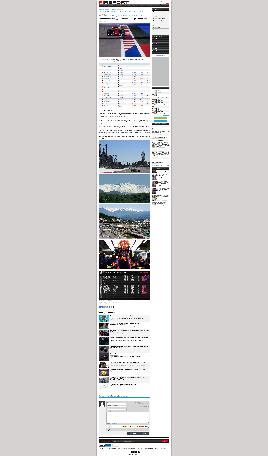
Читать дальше (166, 205)
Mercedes (121, 70)
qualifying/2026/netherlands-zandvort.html (158, 138)
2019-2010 (107, 11)
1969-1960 (136, 11)
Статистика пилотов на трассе (160, 13)
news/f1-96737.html (155, 156)
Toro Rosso (121, 95)
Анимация (113, 16)
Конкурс (143, 5)
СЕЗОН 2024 (154, 45)
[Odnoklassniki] (106, 307)
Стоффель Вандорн (107, 97)
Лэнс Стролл (106, 103)
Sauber (120, 101)
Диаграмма (107, 16)
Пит (139, 15)
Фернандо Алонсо (107, 89)
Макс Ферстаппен (107, 74)
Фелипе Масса (106, 78)
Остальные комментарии (157, 165)
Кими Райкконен (107, 68)
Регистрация (166, 1)
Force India (121, 84)
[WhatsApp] (111, 307)
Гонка (132, 15)
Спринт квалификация (158, 22)
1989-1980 (124, 11)
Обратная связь (159, 445)
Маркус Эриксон (107, 105)
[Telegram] (104, 307)
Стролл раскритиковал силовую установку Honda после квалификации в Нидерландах (126, 324)
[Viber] (109, 307)
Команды (107, 9)
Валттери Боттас (107, 70)
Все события (166, 115)
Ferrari (120, 66)
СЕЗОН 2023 (154, 48)
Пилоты (101, 9)
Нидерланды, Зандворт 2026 (157, 9)
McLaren (121, 89)
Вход (162, 1)
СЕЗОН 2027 (154, 38)
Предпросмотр (132, 433)
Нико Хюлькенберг (107, 80)
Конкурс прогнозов (158, 16)
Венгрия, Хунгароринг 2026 (157, 36)
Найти (165, 441)
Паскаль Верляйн (107, 101)
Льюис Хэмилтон (107, 72)
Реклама (167, 445)
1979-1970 (130, 11)
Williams (121, 78)
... (148, 427)
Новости (111, 5)
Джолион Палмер (107, 91)
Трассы (114, 9)
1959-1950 (141, 11)
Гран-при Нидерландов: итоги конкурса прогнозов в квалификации (129, 369)
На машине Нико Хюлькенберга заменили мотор (123, 384)
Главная (105, 5)
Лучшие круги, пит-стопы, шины (159, 31)
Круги (135, 15)
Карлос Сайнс (106, 95)
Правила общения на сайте (112, 423)
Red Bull (121, 74)
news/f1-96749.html (155, 163)
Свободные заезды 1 (158, 20)
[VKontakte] (100, 307)
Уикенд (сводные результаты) (160, 18)
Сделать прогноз (165, 3)
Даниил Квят (106, 99)
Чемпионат (119, 5)
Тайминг (150, 5)
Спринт (156, 25)
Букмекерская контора (160, 55)
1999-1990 (118, 11)
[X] (113, 307)
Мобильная (149, 445)
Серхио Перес (106, 84)
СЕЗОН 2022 (154, 50)
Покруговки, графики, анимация (159, 34)
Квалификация (126, 15)
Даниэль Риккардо (107, 76)
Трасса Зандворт (157, 11)
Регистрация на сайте (144, 406)
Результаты (127, 5)
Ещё (162, 5)
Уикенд (100, 15)
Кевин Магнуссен (107, 82)
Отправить (144, 433)
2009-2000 (112, 11)
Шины (142, 15)
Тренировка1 (106, 15)
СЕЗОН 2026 (154, 41)
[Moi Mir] (107, 307)
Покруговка (101, 16)
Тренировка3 (119, 15)
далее (168, 165)
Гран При (120, 9)
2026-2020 (101, 11)
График (117, 16)
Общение (156, 5)
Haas (120, 82)
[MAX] (102, 307)
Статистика (135, 5)
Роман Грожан (106, 93)
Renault (120, 80)
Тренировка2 (113, 15)
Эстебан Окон (106, 86)
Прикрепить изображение (115, 429)
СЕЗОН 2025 (154, 43)
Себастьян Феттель (107, 65)
